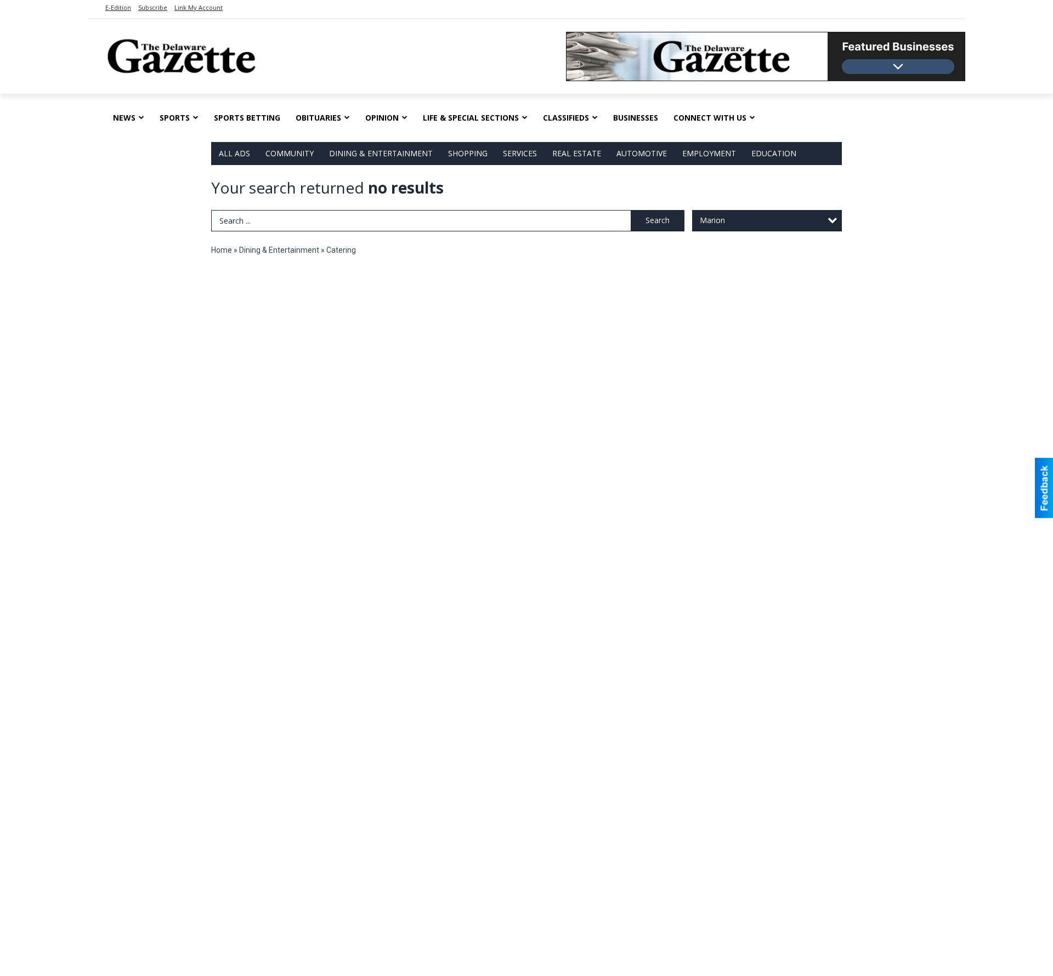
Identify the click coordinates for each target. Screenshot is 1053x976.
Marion (712, 220)
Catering (341, 250)
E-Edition (118, 7)
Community (289, 153)
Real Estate (576, 153)
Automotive (641, 153)
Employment (709, 153)
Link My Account (198, 7)
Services (520, 153)
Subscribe (152, 7)
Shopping (468, 153)
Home (221, 250)
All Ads (234, 153)
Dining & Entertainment (381, 153)
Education (773, 153)
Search (658, 220)
